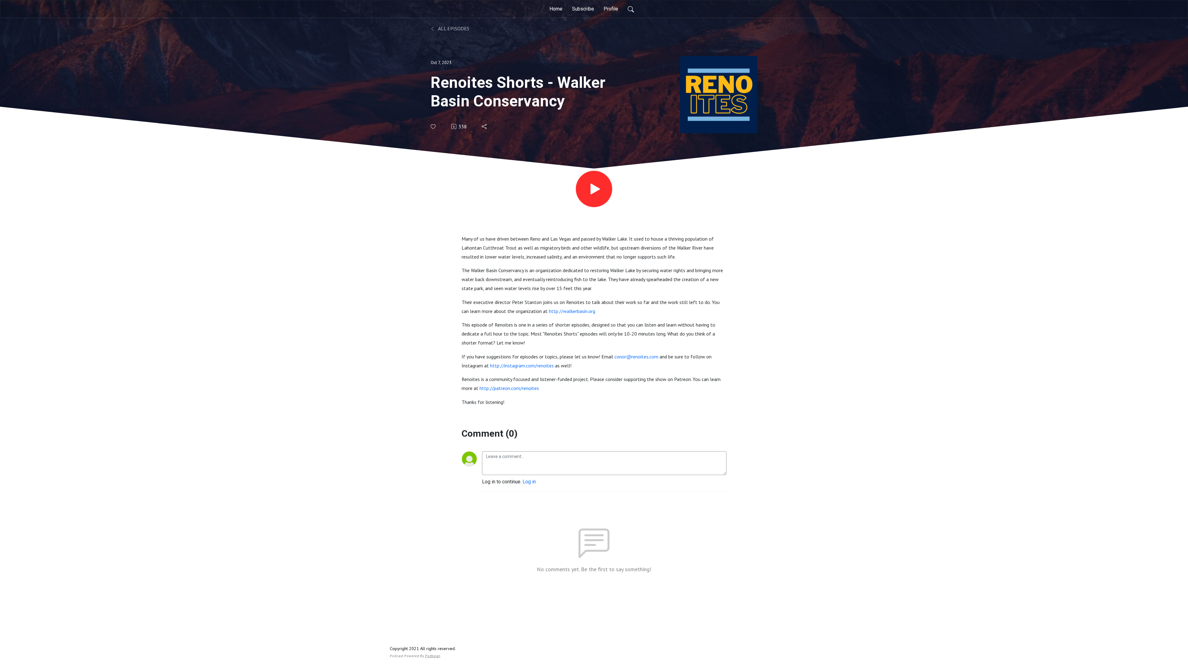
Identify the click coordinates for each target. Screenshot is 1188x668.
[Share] (484, 126)
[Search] (630, 9)
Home (555, 9)
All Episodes (453, 28)
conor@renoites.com (636, 356)
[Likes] (433, 126)
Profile (611, 9)
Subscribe (583, 9)
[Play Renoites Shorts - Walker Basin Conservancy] (594, 189)
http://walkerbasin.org (572, 311)
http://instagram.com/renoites (522, 365)
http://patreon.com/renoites (509, 388)
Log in (529, 482)
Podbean (432, 655)
